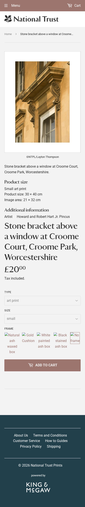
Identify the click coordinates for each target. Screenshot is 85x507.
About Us (21, 435)
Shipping (54, 446)
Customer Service (26, 441)
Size (7, 310)
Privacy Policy (31, 446)
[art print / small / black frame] (60, 343)
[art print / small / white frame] (44, 343)
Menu (15, 5)
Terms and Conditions (50, 435)
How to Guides (56, 441)
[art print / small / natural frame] (12, 343)
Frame (8, 328)
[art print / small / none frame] (75, 343)
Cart (77, 5)
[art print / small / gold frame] (28, 343)
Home (8, 34)
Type (7, 292)
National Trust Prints (46, 465)
